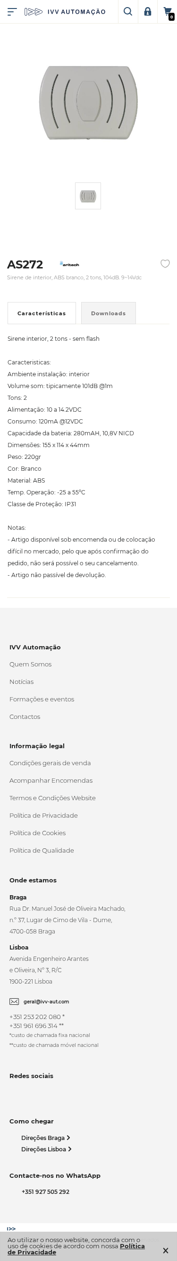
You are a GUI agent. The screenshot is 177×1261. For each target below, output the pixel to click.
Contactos (24, 716)
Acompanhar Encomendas (51, 780)
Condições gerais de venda (50, 763)
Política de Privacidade (43, 815)
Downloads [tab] (108, 313)
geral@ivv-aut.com (46, 1002)
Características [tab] (41, 313)
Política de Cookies (37, 833)
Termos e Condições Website (52, 798)
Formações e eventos (41, 699)
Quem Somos (30, 664)
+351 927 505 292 (44, 1191)
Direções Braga (43, 1137)
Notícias (21, 681)
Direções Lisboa (44, 1149)
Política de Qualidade (41, 850)
